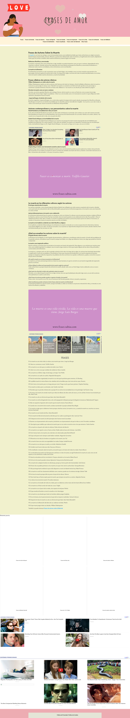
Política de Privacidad (62, 715)
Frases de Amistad (29, 39)
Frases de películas (60, 41)
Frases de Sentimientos (48, 41)
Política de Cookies (73, 715)
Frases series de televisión (73, 41)
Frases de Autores (40, 39)
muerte (32, 55)
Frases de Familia (61, 39)
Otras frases (84, 41)
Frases (21, 39)
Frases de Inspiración (72, 39)
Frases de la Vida (83, 39)
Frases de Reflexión (105, 39)
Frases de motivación (94, 39)
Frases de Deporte (50, 39)
